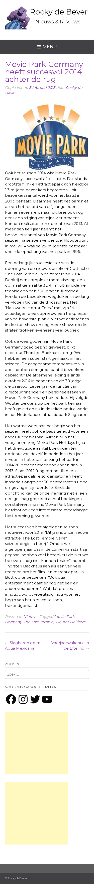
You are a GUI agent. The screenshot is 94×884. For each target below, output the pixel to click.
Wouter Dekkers (70, 622)
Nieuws (30, 616)
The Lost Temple (38, 622)
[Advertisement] (36, 743)
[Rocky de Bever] (47, 15)
